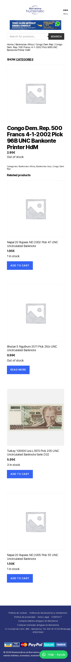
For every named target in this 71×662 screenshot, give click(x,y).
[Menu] (65, 10)
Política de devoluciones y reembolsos (48, 612)
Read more (18, 369)
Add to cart (19, 265)
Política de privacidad (24, 617)
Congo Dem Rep (44, 44)
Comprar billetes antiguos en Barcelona (38, 621)
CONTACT (56, 617)
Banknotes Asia (43, 166)
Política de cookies (18, 612)
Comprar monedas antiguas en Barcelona (38, 625)
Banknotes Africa (25, 44)
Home (10, 44)
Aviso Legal (43, 617)
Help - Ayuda (56, 654)
